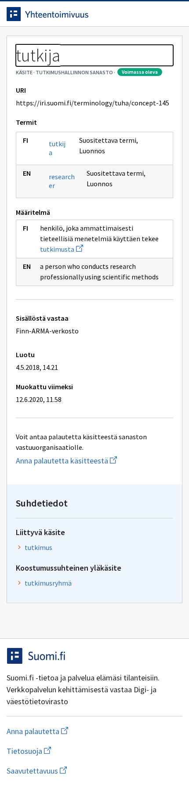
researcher (62, 181)
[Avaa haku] (156, 14)
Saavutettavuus (87, 771)
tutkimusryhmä (48, 583)
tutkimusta (61, 249)
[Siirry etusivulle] (77, 14)
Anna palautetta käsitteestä (94, 461)
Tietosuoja (72, 751)
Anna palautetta (72, 731)
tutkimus (38, 547)
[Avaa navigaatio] (173, 14)
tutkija (57, 148)
